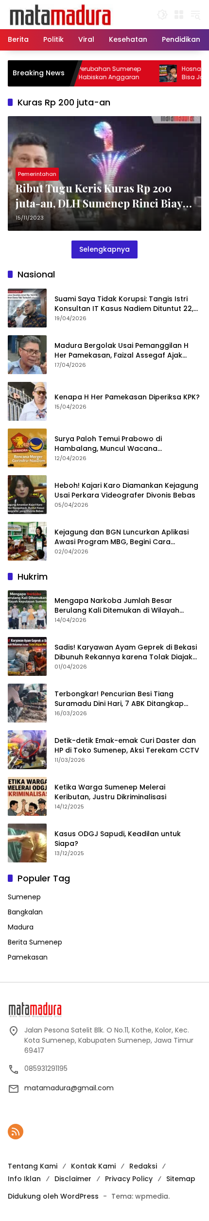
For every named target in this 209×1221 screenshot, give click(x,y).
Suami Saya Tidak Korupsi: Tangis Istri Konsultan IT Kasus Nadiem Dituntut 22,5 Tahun (126, 303)
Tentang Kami (32, 1166)
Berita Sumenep (35, 942)
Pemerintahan (37, 174)
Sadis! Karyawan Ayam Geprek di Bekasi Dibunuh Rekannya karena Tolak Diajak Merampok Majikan (125, 652)
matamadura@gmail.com (69, 1088)
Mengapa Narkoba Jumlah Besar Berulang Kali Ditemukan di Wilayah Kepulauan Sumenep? (116, 605)
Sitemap (180, 1179)
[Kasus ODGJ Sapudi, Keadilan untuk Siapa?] (27, 843)
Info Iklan (24, 1179)
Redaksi (143, 1166)
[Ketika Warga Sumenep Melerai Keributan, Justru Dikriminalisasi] (27, 796)
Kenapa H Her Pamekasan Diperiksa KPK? (127, 397)
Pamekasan (28, 957)
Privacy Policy (129, 1179)
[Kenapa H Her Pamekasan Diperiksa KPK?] (27, 401)
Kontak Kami (93, 1166)
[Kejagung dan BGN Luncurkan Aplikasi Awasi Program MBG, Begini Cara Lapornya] (27, 541)
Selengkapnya (104, 249)
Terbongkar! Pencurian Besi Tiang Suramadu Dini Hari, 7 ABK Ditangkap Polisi (119, 698)
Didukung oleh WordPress (53, 1196)
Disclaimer (72, 1179)
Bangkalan (25, 912)
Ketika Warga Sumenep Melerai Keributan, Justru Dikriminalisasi (110, 792)
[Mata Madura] (60, 14)
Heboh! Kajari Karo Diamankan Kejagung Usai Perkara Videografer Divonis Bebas (126, 490)
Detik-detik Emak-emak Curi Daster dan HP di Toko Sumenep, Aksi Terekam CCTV (126, 745)
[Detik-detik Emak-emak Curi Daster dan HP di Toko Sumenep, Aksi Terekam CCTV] (27, 749)
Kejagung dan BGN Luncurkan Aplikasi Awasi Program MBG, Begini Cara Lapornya (121, 537)
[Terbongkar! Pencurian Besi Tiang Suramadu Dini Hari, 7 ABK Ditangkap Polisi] (27, 703)
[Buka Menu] (179, 14)
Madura (21, 927)
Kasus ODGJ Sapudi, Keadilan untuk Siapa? (117, 838)
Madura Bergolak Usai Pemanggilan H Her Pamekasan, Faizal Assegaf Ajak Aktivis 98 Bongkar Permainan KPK (121, 350)
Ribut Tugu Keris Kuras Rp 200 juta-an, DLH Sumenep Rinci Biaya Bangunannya (102, 196)
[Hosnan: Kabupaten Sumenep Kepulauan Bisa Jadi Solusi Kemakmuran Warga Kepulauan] (150, 73)
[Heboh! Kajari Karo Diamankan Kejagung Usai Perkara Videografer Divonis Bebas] (27, 494)
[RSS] (15, 1131)
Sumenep (24, 897)
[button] (162, 14)
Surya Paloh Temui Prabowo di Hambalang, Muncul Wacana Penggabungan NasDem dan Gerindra (122, 443)
